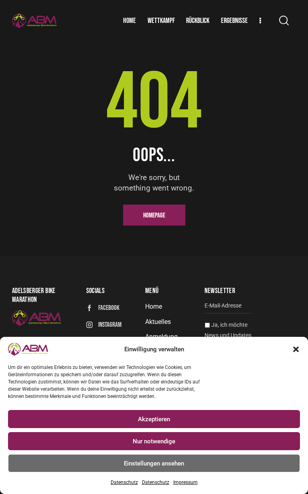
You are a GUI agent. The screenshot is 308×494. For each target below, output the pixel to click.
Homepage (154, 215)
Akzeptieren (154, 419)
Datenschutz (124, 482)
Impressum (185, 482)
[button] (296, 349)
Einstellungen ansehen (154, 463)
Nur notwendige (154, 441)
